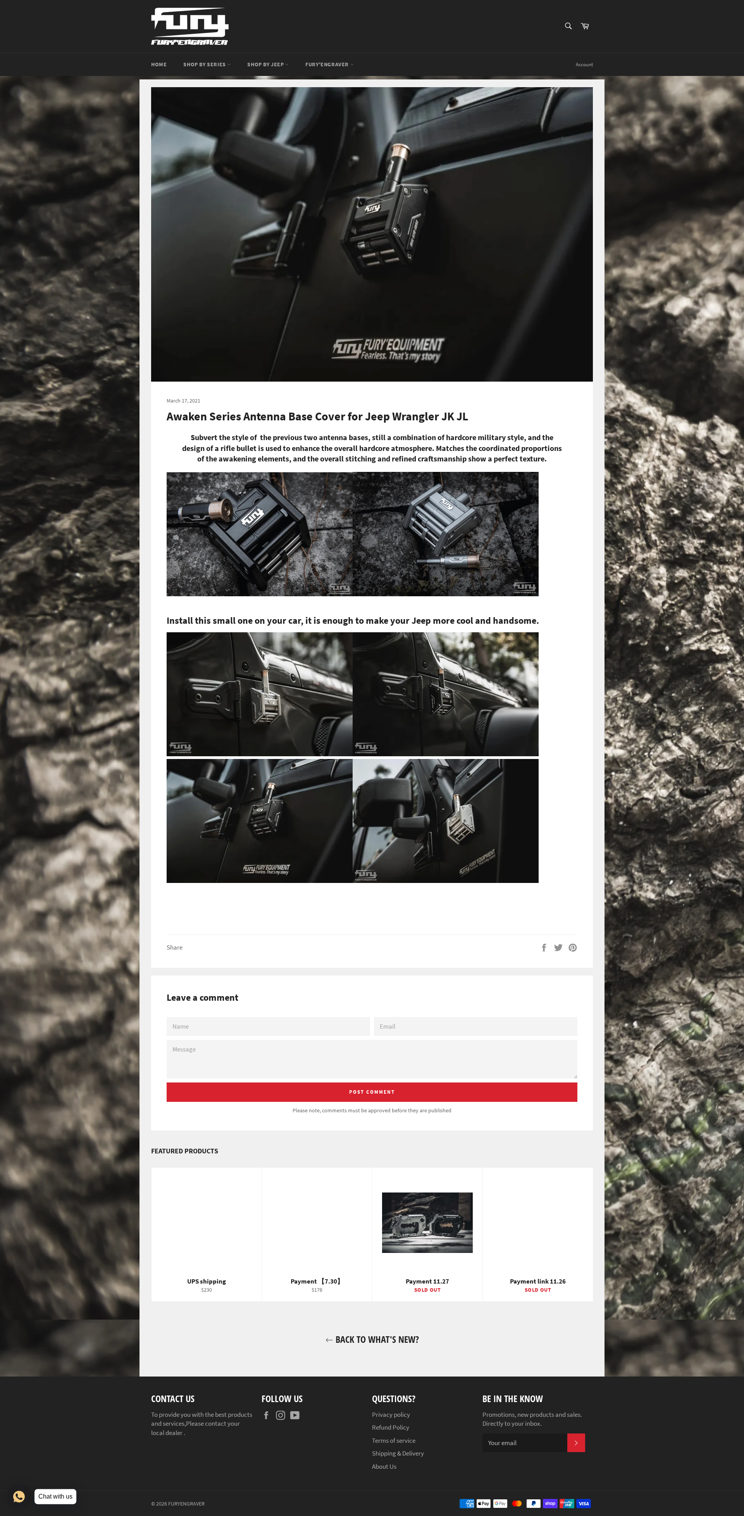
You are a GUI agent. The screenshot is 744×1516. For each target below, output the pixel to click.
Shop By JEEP (266, 64)
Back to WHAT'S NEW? (376, 1339)
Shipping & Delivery (398, 1453)
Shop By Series (205, 64)
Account (584, 64)
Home (159, 64)
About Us (384, 1466)
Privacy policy (391, 1414)
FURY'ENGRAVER (327, 64)
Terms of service (393, 1440)
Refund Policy (390, 1427)
